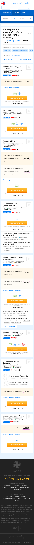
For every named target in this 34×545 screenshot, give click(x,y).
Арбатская (7, 50)
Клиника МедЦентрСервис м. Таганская (13, 258)
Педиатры (16, 485)
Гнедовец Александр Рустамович (19, 382)
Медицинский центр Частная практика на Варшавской (16, 234)
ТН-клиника (7, 111)
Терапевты (24, 485)
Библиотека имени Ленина (19, 50)
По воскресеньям (26, 59)
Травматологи (13, 487)
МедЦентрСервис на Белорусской (15, 318)
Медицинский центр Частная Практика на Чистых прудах (16, 243)
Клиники (16, 12)
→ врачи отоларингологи (11, 41)
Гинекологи (7, 485)
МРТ (19, 498)
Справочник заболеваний (8, 498)
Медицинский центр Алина (13, 416)
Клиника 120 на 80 (10, 141)
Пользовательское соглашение (17, 539)
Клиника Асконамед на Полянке (12, 67)
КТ (29, 498)
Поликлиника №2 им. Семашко (11, 362)
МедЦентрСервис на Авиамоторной (15, 311)
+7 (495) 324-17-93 (17, 3)
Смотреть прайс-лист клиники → (12, 87)
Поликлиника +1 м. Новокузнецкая (10, 204)
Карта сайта (20, 536)
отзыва (6, 149)
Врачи (24, 12)
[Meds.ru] (17, 466)
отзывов (7, 75)
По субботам (8, 59)
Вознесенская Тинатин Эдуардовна (19, 376)
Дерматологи (17, 489)
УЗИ (24, 498)
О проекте (11, 536)
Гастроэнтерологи (24, 487)
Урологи (4, 487)
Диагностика (7, 12)
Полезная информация (15, 538)
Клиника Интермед (10, 332)
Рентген (17, 500)
